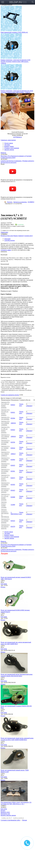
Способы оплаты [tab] (9, 240)
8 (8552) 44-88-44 (18, 818)
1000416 (13, 436)
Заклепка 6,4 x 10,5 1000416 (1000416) (5, 436)
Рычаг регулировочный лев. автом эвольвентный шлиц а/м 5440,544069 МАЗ (16, 643)
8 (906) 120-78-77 (7, 818)
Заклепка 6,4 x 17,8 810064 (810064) (5, 459)
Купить (3, 587)
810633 (13, 405)
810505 (13, 484)
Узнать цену (4, 232)
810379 (13, 526)
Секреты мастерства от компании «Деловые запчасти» (17, 161)
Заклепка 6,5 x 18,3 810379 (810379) (5, 526)
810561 (13, 471)
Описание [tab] (7, 239)
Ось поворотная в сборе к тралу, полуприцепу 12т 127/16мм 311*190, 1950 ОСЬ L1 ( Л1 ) (16, 803)
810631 (13, 412)
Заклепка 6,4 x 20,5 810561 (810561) (5, 471)
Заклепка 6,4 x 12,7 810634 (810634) (5, 448)
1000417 (13, 454)
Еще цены (4, 584)
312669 (13, 504)
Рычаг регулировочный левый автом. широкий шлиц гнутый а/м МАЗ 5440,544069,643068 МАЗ (17, 738)
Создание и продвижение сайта (10, 820)
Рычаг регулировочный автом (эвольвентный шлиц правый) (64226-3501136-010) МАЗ (16, 675)
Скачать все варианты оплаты (10, 395)
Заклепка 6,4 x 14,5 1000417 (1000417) (5, 453)
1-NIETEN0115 (15, 513)
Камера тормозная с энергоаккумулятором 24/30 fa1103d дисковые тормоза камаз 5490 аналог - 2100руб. (15, 61)
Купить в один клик (7, 235)
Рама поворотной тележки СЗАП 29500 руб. (14, 32)
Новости (3, 152)
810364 (13, 418)
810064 (13, 459)
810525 (13, 520)
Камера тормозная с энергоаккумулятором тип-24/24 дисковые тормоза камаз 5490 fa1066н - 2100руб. (17, 91)
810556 (13, 442)
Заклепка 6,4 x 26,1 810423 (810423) (5, 490)
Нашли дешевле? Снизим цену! (23, 235)
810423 (13, 490)
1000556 (13, 423)
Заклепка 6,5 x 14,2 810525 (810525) (5, 520)
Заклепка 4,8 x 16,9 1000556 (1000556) (5, 423)
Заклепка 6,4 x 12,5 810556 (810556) (5, 442)
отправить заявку (6, 250)
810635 (13, 465)
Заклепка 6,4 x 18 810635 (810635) (5, 465)
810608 (13, 497)
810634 (13, 448)
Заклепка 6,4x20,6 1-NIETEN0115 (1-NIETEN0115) (5, 513)
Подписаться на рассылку (9, 162)
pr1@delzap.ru (17, 137)
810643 (13, 430)
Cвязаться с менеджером (8, 140)
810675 (13, 478)
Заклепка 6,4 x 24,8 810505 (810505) (5, 484)
